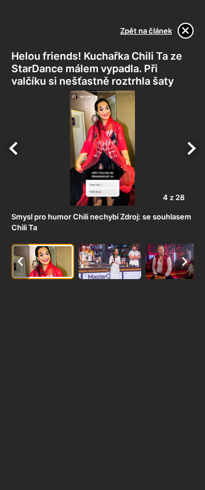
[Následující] (191, 148)
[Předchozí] (13, 148)
